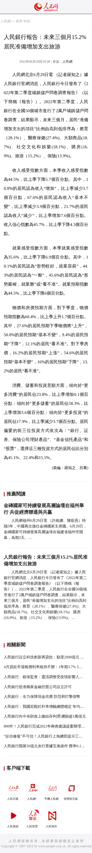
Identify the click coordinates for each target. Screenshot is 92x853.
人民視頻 (12, 826)
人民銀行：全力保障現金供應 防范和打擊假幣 (42, 697)
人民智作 (51, 826)
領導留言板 (71, 798)
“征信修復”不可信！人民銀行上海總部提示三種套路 (47, 736)
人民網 (6, 21)
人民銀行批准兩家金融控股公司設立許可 (38, 687)
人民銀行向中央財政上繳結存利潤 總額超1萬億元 (45, 716)
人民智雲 (32, 826)
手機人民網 (51, 798)
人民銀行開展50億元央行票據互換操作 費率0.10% (45, 746)
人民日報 (12, 798)
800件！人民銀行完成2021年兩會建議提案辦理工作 (46, 726)
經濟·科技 (23, 21)
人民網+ (32, 798)
